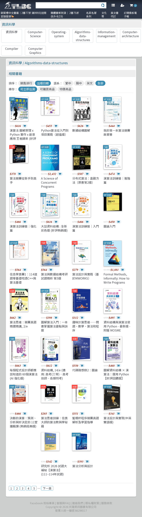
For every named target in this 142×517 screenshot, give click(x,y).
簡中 (79, 83)
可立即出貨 (27, 89)
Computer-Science (35, 34)
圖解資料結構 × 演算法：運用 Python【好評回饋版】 (116, 374)
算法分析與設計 (82, 466)
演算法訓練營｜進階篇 (117, 180)
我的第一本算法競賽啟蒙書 (117, 132)
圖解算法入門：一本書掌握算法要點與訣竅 (54, 326)
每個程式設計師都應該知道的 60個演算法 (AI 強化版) (24, 374)
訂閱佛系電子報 (130, 14)
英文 (90, 83)
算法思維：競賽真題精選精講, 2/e (23, 324)
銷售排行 (26, 83)
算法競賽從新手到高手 (23, 180)
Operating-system (59, 34)
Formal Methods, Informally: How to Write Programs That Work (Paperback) (116, 282)
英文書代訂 (115, 14)
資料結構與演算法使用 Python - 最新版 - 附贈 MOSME (117, 326)
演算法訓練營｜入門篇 (85, 228)
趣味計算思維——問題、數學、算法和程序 (85, 326)
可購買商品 (47, 89)
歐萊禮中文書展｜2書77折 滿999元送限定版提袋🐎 (23, 14)
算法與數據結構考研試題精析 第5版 (54, 276)
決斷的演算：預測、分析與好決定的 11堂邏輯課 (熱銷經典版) (24, 422)
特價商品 (65, 89)
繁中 (68, 83)
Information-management (106, 34)
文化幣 (104, 14)
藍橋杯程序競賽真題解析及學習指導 (85, 420)
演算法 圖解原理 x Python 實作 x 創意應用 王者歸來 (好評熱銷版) (23, 136)
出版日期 (43, 83)
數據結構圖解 (81, 130)
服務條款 (106, 503)
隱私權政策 (92, 503)
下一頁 (47, 488)
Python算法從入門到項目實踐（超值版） (55, 132)
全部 (100, 83)
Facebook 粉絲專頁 (42, 503)
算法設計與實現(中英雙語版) (117, 420)
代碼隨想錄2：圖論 (85, 370)
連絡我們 (77, 503)
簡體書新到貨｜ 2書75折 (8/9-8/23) (65, 14)
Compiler (11, 48)
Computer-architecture (130, 34)
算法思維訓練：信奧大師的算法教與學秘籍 (54, 422)
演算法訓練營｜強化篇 (23, 228)
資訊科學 (8, 24)
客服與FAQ (63, 503)
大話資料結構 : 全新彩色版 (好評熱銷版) (54, 228)
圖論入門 (109, 226)
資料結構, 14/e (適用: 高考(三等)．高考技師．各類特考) (54, 374)
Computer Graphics (35, 50)
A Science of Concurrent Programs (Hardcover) (49, 184)
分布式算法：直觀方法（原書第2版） (85, 180)
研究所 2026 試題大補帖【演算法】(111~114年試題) (54, 470)
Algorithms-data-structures (83, 36)
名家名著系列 (91, 14)
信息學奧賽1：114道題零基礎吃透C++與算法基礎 (23, 278)
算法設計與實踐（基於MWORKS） (85, 276)
